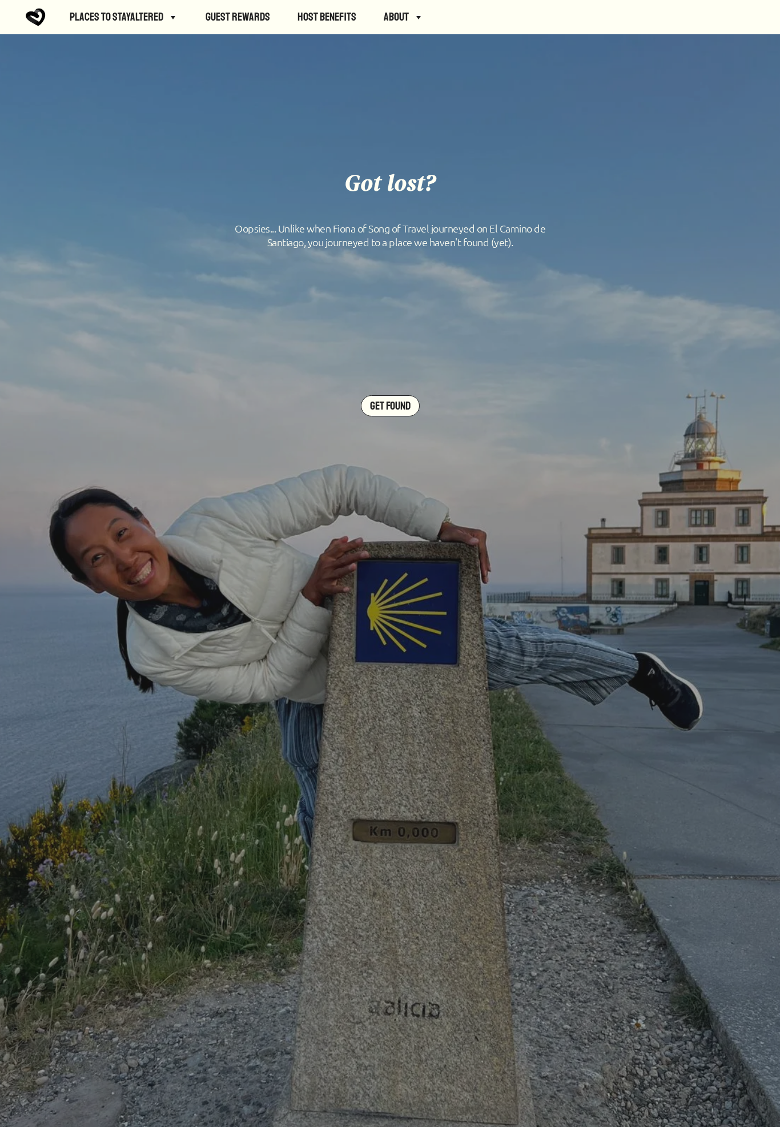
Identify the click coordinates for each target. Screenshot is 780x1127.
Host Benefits (326, 17)
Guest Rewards (238, 17)
